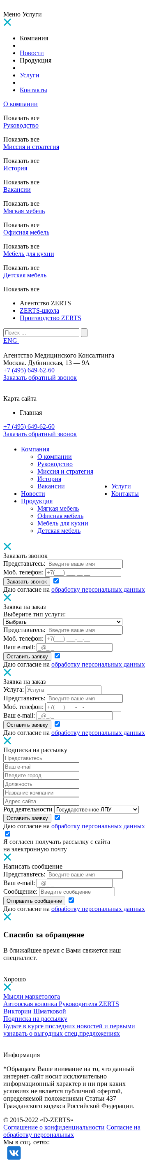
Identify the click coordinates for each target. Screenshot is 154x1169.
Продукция (37, 500)
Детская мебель (24, 275)
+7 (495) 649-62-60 (29, 370)
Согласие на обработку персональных (71, 1131)
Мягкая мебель (24, 210)
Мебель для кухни (28, 253)
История (15, 168)
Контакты (125, 493)
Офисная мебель (26, 232)
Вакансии (17, 189)
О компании (20, 103)
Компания (35, 449)
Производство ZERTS (50, 317)
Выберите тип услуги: (34, 614)
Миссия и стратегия (31, 146)
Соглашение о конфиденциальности (54, 1127)
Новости (33, 493)
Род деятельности (28, 809)
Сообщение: (20, 891)
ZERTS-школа (39, 310)
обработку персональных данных (98, 589)
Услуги (121, 486)
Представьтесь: (24, 563)
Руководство (21, 125)
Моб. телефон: (23, 572)
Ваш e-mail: (19, 647)
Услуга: (13, 689)
